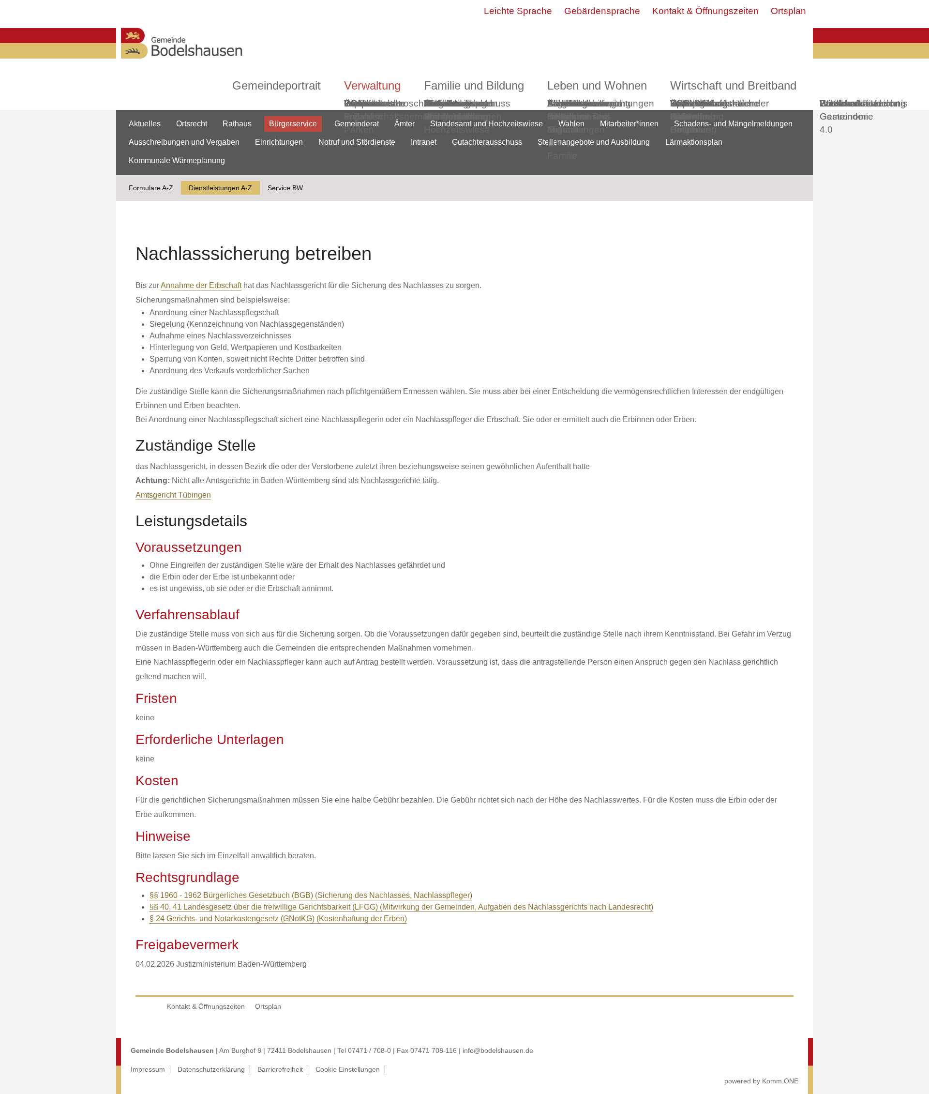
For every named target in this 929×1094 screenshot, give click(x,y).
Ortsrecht (191, 124)
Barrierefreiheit (280, 1069)
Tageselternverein (584, 103)
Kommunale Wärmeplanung (456, 110)
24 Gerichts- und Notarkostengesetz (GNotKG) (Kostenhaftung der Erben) (280, 918)
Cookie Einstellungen (347, 1069)
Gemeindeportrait (276, 85)
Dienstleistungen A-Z (220, 188)
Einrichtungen (279, 142)
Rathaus (237, 124)
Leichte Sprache (518, 11)
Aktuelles (145, 124)
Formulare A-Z (151, 188)
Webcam (362, 103)
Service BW (285, 188)
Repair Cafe (684, 110)
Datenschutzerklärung (211, 1069)
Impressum (148, 1069)
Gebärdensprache (602, 11)
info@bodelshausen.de (498, 1050)
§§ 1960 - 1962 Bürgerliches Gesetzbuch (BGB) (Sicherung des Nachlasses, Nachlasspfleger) (311, 895)
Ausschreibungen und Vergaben (184, 142)
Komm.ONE (780, 1081)
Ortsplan (788, 11)
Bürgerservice (293, 124)
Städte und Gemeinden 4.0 (844, 116)
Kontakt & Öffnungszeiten (705, 11)
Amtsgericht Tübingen (173, 495)
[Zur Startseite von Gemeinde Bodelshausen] (182, 61)
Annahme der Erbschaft (201, 285)
